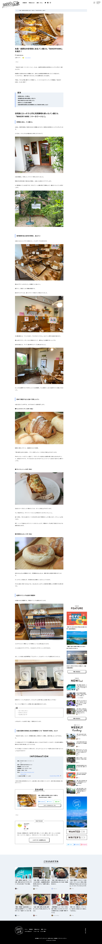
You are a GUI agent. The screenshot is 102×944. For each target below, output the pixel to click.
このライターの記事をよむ (39, 840)
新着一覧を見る (76, 718)
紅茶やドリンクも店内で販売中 (25, 102)
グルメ (17, 61)
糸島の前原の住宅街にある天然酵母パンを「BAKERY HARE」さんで (33, 104)
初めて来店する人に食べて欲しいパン (26, 100)
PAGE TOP (85, 931)
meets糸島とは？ (28, 931)
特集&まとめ (31, 2)
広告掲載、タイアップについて (41, 938)
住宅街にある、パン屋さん (24, 96)
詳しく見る (76, 823)
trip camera (28, 57)
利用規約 (55, 938)
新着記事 (25, 2)
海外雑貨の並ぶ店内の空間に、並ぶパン (27, 98)
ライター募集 (43, 931)
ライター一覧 (36, 931)
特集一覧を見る (76, 671)
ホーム (17, 10)
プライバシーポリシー (62, 938)
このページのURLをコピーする (49, 805)
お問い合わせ (50, 938)
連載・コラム (40, 2)
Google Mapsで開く (55, 776)
